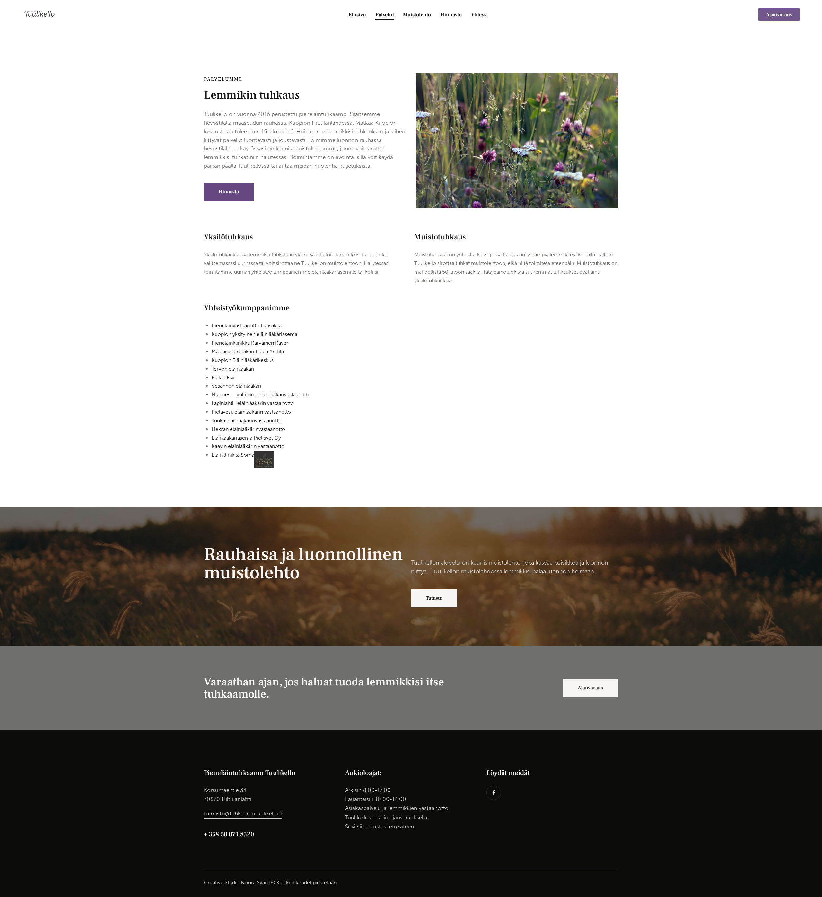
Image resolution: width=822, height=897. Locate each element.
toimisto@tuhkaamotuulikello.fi (243, 813)
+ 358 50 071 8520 (229, 834)
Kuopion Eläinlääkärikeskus (243, 360)
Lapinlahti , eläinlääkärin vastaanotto (253, 403)
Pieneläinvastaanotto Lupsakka (247, 325)
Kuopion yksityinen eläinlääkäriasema (254, 334)
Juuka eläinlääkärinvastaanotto (247, 421)
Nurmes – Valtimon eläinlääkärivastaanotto (261, 394)
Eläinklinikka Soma (233, 455)
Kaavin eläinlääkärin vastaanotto (248, 446)
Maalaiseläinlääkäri (248, 351)
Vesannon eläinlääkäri (236, 386)
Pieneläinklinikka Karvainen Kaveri (251, 343)
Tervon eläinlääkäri (233, 369)
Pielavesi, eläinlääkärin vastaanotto (251, 412)
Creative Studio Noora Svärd (237, 882)
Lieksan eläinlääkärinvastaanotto (248, 429)
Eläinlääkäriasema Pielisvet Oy (246, 438)
